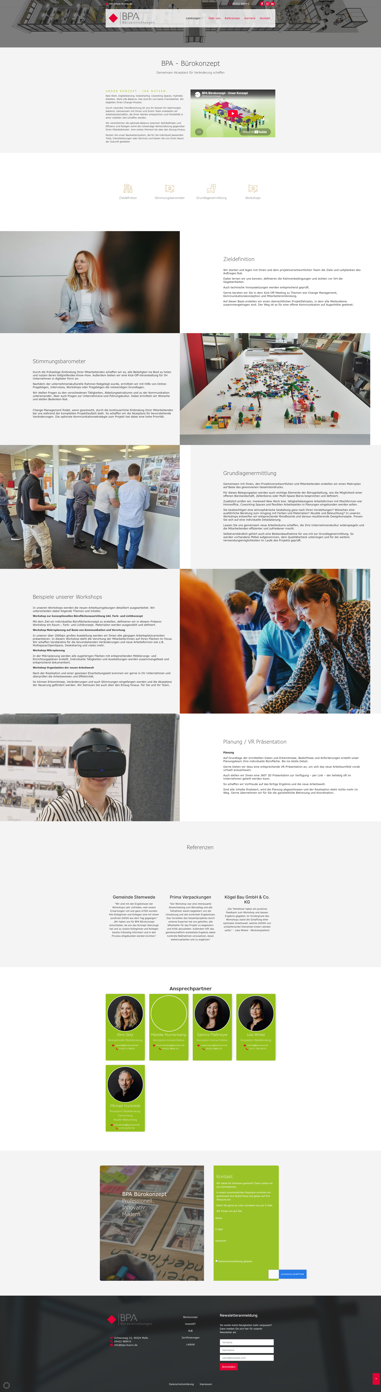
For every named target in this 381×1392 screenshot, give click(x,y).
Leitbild (190, 1344)
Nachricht (217, 1241)
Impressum (206, 1384)
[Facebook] (262, 3)
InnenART (190, 1323)
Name (215, 1218)
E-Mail (215, 1229)
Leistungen (193, 18)
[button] (6, 1385)
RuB (190, 1330)
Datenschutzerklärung (181, 1384)
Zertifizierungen (190, 1337)
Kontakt (265, 18)
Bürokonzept (190, 1317)
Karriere (249, 18)
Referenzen (232, 18)
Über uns (214, 18)
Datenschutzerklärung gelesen (231, 1261)
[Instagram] (109, 1330)
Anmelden (228, 1367)
